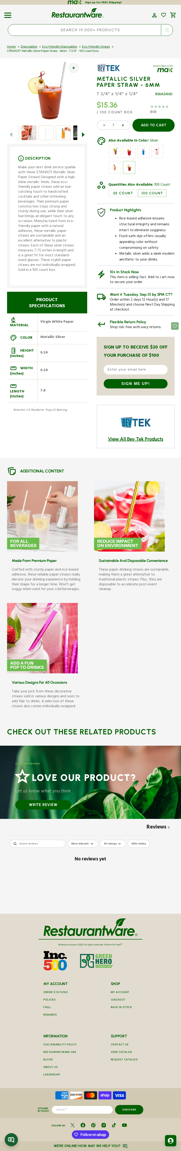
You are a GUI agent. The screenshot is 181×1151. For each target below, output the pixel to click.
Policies (49, 1000)
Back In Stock (121, 1007)
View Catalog (121, 1052)
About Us (50, 1067)
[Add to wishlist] (163, 15)
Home (11, 47)
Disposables (29, 47)
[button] (8, 13)
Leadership (51, 1075)
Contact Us (120, 1045)
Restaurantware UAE (59, 1052)
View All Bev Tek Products (135, 439)
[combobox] (90, 30)
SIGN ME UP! (135, 384)
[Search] (167, 30)
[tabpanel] (90, 876)
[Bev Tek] (110, 71)
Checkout (118, 1000)
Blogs (48, 1060)
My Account (120, 992)
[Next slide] (83, 134)
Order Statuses (55, 992)
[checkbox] (139, 844)
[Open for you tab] (170, 1140)
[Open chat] (11, 1139)
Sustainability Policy (60, 1045)
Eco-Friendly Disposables (59, 47)
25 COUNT (123, 193)
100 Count (162, 185)
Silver (154, 141)
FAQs (47, 1007)
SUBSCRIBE (129, 1109)
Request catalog (124, 1060)
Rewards (50, 1015)
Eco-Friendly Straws (96, 47)
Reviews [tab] (158, 828)
